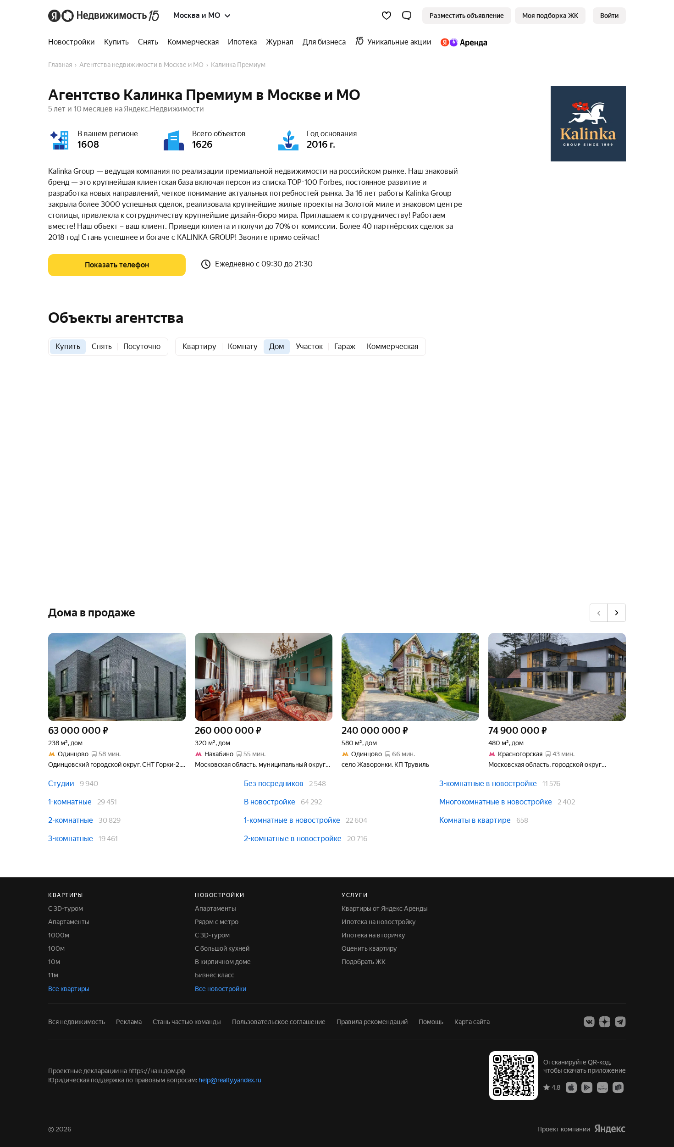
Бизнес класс (214, 975)
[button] (406, 15)
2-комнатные (70, 820)
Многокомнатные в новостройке (495, 802)
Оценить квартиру (369, 948)
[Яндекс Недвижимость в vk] (589, 1021)
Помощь (431, 1021)
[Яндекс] (610, 1129)
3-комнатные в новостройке (488, 783)
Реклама (129, 1021)
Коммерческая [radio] (392, 346)
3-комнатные (70, 838)
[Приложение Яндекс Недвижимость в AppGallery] (602, 1087)
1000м (58, 935)
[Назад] (599, 613)
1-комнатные (70, 802)
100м (56, 948)
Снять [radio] (102, 346)
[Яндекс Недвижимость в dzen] (604, 1021)
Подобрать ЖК (364, 961)
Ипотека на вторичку (373, 935)
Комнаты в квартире (475, 820)
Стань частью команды (187, 1021)
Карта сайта (472, 1021)
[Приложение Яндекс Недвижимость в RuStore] (618, 1087)
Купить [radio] (67, 346)
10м (54, 961)
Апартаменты (68, 921)
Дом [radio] (276, 346)
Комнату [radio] (243, 346)
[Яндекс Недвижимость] (104, 15)
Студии (61, 783)
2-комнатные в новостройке (293, 838)
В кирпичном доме (223, 961)
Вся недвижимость (76, 1021)
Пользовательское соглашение (279, 1021)
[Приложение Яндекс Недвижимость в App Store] (571, 1087)
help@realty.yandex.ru (230, 1080)
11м (53, 975)
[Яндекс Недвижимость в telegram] (620, 1021)
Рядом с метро (216, 921)
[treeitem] (73, 42)
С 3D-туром (65, 908)
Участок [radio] (309, 346)
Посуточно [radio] (141, 346)
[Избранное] (386, 15)
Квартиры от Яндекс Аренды (385, 908)
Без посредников (274, 783)
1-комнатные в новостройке (292, 820)
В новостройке (269, 802)
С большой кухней (222, 948)
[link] (609, 15)
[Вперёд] (617, 613)
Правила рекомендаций (372, 1021)
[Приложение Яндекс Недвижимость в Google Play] (586, 1087)
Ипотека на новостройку (379, 921)
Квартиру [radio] (199, 346)
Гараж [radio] (344, 346)
